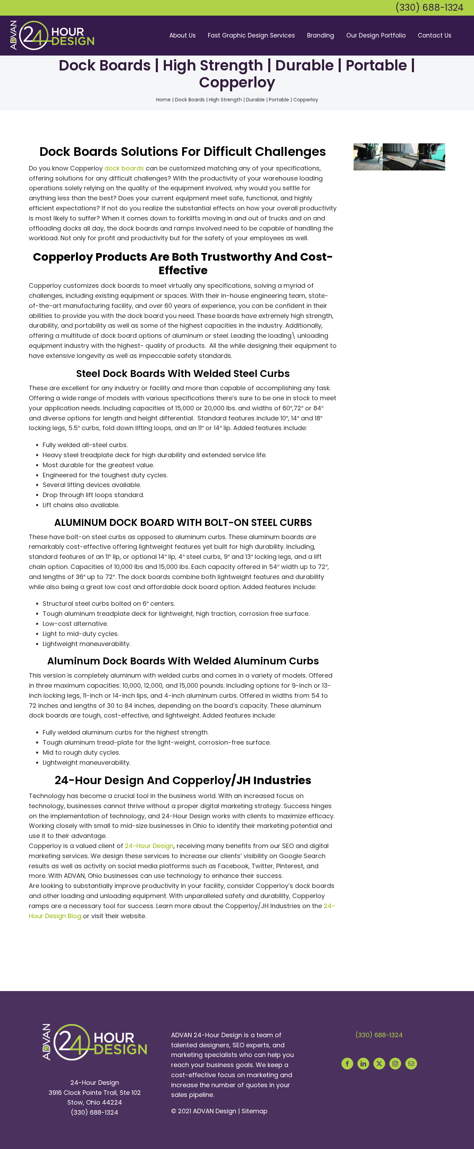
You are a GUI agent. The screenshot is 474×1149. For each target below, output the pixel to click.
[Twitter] (379, 1064)
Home (163, 99)
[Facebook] (347, 1064)
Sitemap (255, 1111)
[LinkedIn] (363, 1064)
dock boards (124, 168)
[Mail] (411, 1064)
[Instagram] (395, 1064)
